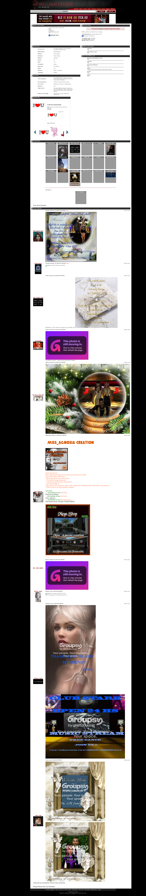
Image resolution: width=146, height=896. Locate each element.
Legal (99, 889)
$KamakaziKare (111, 157)
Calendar (93, 8)
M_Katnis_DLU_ (111, 143)
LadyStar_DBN (74, 170)
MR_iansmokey (63, 157)
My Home (76, 8)
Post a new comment (57, 883)
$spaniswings (57, 104)
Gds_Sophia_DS (75, 143)
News (81, 8)
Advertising (87, 889)
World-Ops (74, 889)
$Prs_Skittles (63, 170)
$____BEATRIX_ (99, 143)
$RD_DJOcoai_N (87, 170)
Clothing (99, 8)
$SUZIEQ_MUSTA (99, 170)
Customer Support (50, 889)
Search (85, 8)
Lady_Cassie (110, 170)
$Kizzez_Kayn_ (51, 157)
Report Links (127, 210)
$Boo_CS (87, 157)
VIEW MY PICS (54, 35)
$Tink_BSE (51, 170)
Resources (81, 889)
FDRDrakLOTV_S (63, 143)
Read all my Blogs (51, 494)
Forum (103, 8)
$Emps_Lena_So (87, 143)
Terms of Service (59, 889)
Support (108, 8)
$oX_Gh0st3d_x (81, 192)
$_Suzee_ (98, 157)
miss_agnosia (50, 498)
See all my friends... (40, 205)
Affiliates (113, 8)
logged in (101, 29)
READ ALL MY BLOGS (88, 35)
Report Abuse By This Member (44, 886)
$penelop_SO (75, 157)
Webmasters (94, 889)
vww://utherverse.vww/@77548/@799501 (60, 501)
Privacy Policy (67, 889)
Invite (89, 8)
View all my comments (41, 883)
